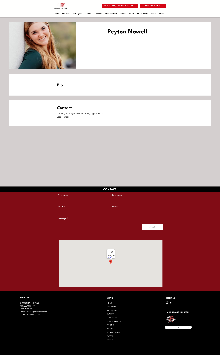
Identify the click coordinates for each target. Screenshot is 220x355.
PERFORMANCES (114, 321)
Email (60, 207)
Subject (115, 207)
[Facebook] (170, 302)
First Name (63, 195)
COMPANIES (112, 317)
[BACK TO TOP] (216, 351)
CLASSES (110, 314)
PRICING (110, 325)
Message (62, 218)
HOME (109, 303)
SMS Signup (112, 310)
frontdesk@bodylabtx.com (35, 311)
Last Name (117, 195)
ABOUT (110, 328)
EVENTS (110, 336)
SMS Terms (111, 306)
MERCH (110, 339)
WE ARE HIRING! (113, 332)
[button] (98, 13)
